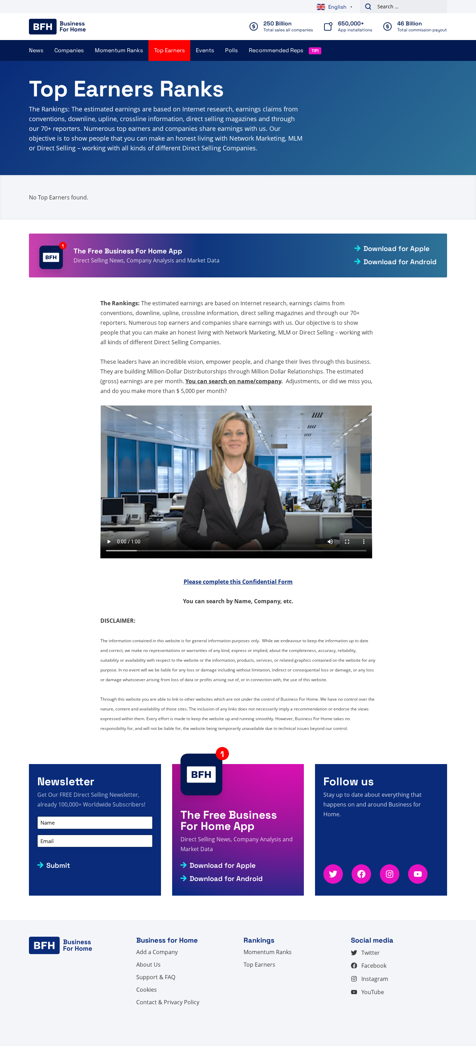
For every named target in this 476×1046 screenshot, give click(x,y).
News (36, 50)
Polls (231, 50)
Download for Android (400, 261)
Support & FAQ (155, 977)
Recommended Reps (276, 50)
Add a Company (157, 952)
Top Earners (169, 50)
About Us (148, 964)
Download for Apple (396, 248)
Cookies (146, 989)
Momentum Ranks (119, 50)
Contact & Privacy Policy (167, 1002)
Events (205, 50)
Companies (69, 50)
